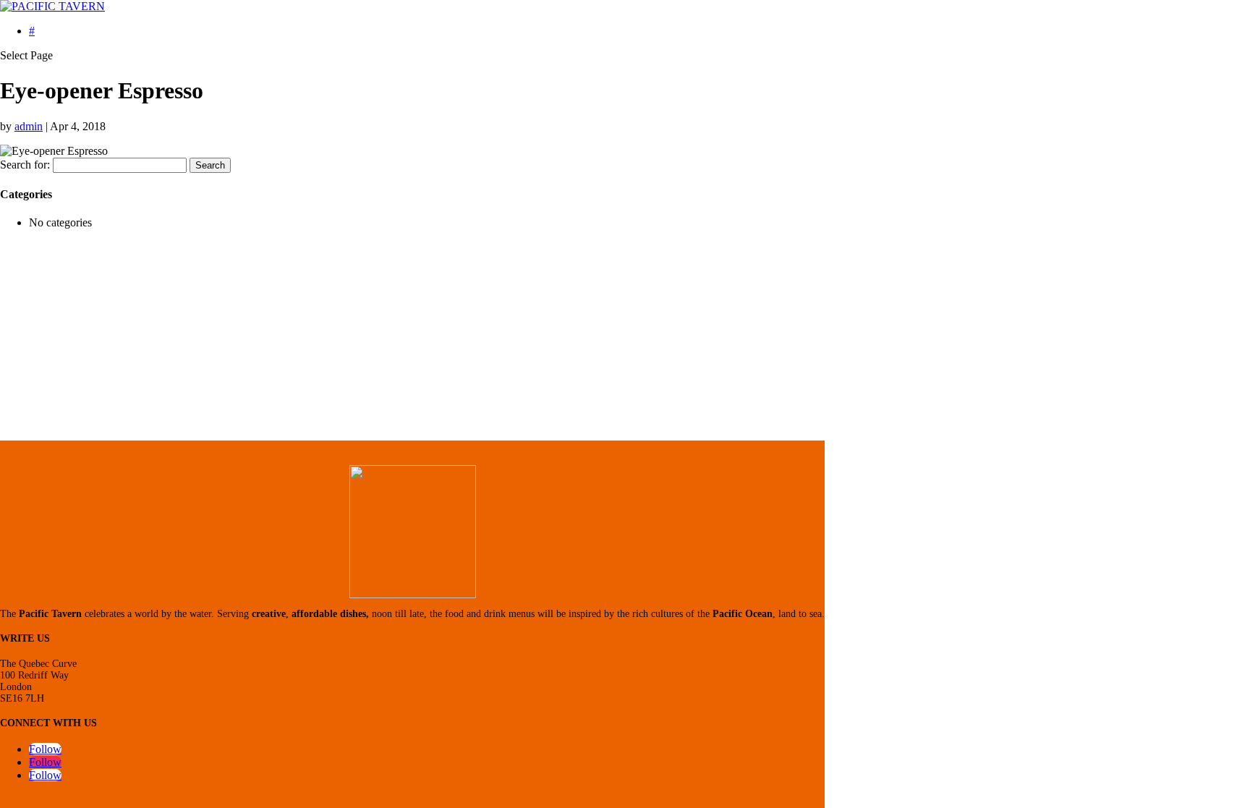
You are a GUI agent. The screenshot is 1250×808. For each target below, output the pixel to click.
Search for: (25, 164)
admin (28, 126)
